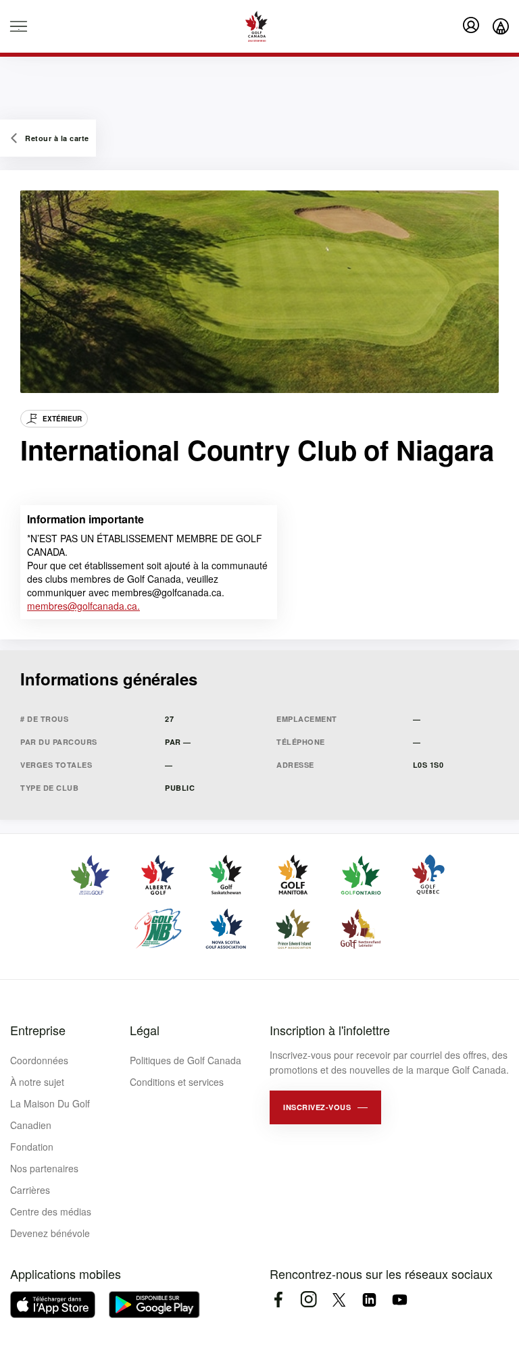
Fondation (31, 1146)
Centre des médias (50, 1211)
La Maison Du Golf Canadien (50, 1114)
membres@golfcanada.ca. (83, 605)
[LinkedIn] (369, 1299)
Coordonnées (39, 1060)
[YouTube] (399, 1299)
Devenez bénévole (50, 1233)
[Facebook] (278, 1299)
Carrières (30, 1190)
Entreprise (38, 1030)
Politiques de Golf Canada (185, 1060)
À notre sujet (37, 1082)
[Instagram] (308, 1299)
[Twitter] (338, 1299)
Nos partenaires (44, 1168)
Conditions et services (177, 1082)
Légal (144, 1030)
